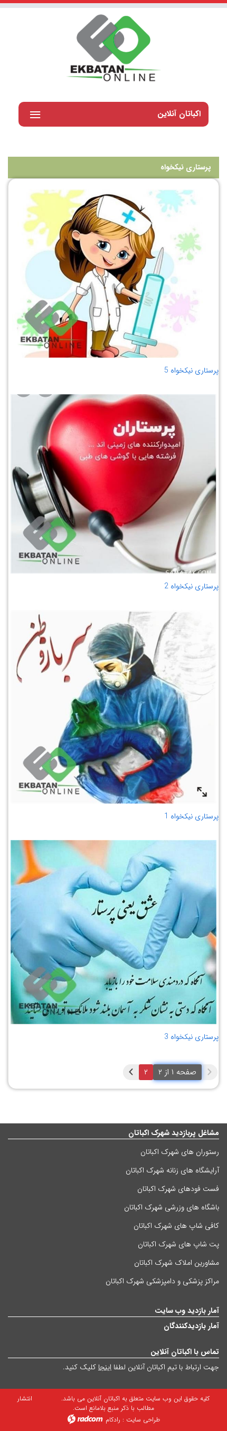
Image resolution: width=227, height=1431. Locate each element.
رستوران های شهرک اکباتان (179, 1152)
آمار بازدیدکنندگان (191, 1326)
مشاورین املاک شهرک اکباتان (176, 1262)
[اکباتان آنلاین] (113, 49)
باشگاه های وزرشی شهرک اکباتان (171, 1207)
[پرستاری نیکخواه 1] (113, 707)
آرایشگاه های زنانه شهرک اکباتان (172, 1170)
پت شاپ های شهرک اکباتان (178, 1244)
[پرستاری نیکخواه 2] (113, 484)
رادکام (113, 1420)
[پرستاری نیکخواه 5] (114, 273)
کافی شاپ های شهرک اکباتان (176, 1226)
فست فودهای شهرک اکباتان (178, 1189)
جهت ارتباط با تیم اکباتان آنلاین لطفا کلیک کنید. (141, 1367)
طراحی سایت (143, 1420)
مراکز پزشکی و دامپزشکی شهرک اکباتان (162, 1281)
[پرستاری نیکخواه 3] (113, 932)
